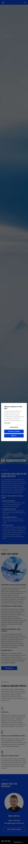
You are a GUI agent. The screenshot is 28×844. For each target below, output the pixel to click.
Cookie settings (14, 427)
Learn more (7, 422)
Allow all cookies (14, 431)
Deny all (14, 435)
